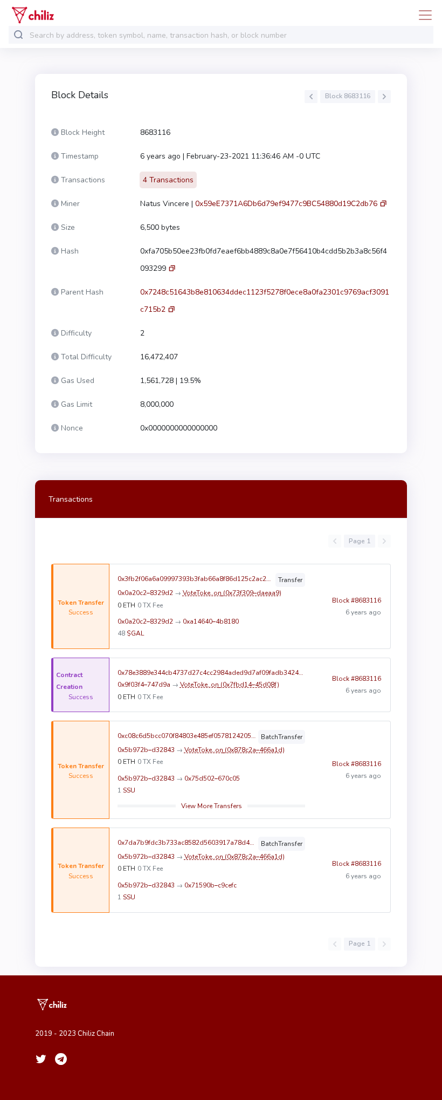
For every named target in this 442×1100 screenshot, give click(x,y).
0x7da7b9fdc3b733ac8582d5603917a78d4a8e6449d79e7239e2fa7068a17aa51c (187, 842)
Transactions (71, 499)
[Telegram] (61, 1059)
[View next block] (384, 96)
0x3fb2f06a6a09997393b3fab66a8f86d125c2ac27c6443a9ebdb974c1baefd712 (195, 579)
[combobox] (229, 35)
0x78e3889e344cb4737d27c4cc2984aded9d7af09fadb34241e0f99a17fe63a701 (211, 672)
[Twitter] (41, 1059)
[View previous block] (311, 96)
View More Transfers (211, 806)
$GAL (135, 633)
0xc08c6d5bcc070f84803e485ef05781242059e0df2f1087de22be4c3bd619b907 (187, 736)
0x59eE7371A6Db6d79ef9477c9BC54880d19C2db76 (286, 204)
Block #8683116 (356, 600)
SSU (129, 790)
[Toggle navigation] (422, 15)
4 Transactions (168, 180)
